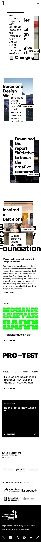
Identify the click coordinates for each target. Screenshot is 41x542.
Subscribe (10, 434)
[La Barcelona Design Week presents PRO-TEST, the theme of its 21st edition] (20, 382)
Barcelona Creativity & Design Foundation (3, 3)
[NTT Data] (20, 469)
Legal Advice (7, 526)
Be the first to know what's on (20, 409)
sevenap (25, 529)
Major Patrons (9, 455)
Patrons (6, 457)
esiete (14, 529)
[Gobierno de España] (29, 499)
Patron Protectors (11, 453)
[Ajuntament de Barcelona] (29, 490)
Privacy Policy (18, 526)
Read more (34, 51)
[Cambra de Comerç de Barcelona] (12, 490)
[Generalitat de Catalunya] (12, 499)
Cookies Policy (29, 526)
